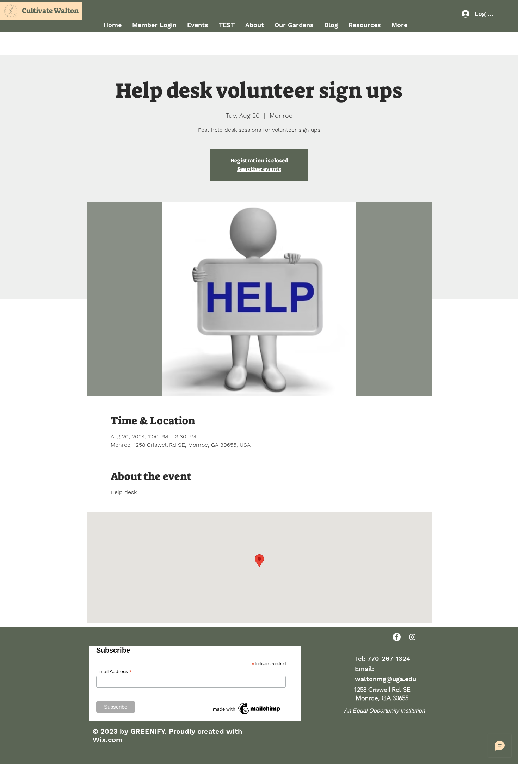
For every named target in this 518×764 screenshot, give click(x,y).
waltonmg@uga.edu (385, 679)
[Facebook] (397, 637)
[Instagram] (412, 637)
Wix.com (108, 739)
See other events (259, 169)
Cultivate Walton (50, 10)
